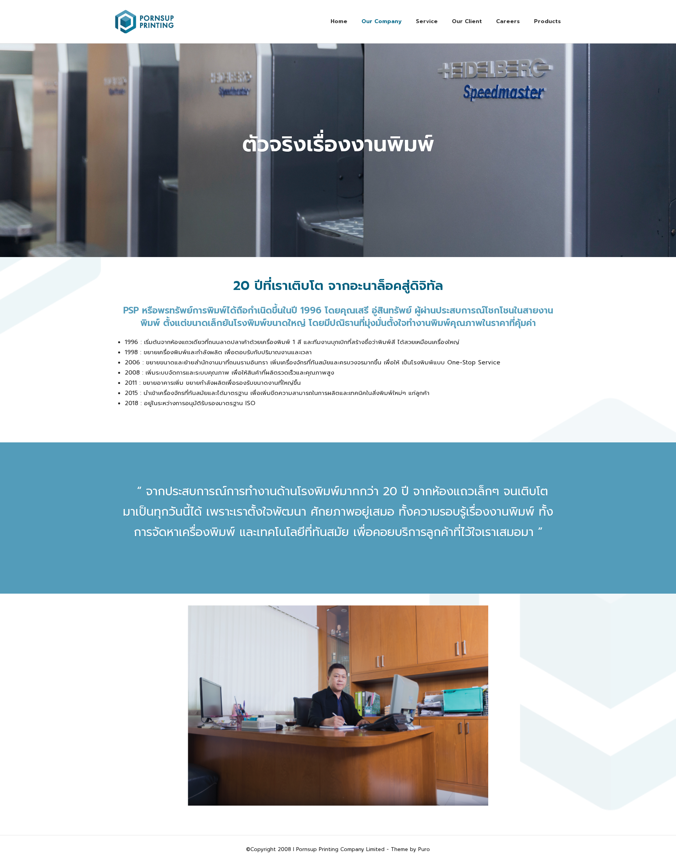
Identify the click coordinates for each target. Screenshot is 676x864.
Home (339, 21)
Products (547, 21)
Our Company (381, 21)
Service (427, 21)
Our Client (467, 21)
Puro (424, 849)
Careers (508, 21)
